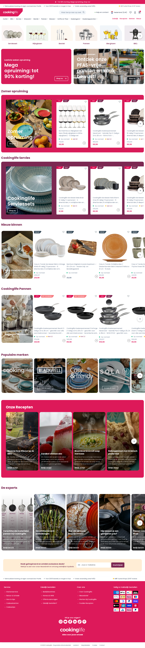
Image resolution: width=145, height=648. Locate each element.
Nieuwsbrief (83, 595)
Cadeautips (10, 607)
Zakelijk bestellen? (50, 603)
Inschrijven (118, 565)
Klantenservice (12, 592)
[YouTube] (65, 622)
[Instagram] (61, 622)
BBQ (11, 19)
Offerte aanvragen (50, 599)
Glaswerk (27, 19)
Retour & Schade (12, 595)
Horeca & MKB (48, 595)
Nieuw (138, 18)
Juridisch (76, 645)
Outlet (5, 19)
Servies (18, 19)
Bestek (36, 19)
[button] (140, 36)
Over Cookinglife (85, 592)
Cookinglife (48, 645)
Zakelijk (115, 18)
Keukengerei (75, 19)
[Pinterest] (84, 622)
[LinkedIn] (75, 622)
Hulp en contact (102, 12)
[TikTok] (80, 622)
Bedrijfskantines (49, 592)
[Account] (135, 12)
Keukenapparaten (89, 19)
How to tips (10, 599)
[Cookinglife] (10, 12)
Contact (102, 645)
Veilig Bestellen (85, 645)
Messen (52, 19)
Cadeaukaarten (12, 603)
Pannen (44, 19)
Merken (132, 18)
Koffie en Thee (63, 19)
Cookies (94, 645)
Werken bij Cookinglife (87, 599)
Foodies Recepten (86, 603)
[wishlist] (130, 12)
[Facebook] (70, 622)
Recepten (123, 18)
